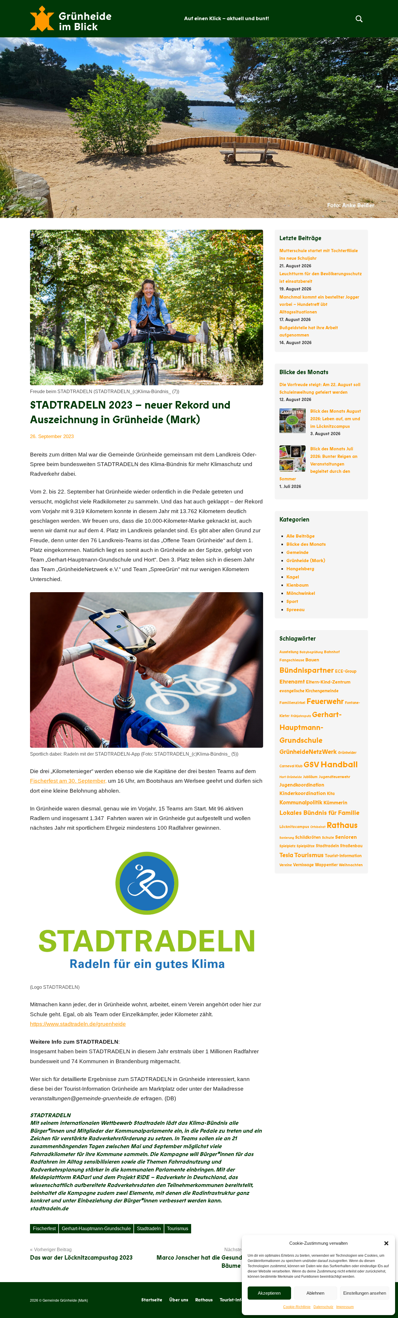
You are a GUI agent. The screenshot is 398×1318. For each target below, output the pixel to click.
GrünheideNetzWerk (308, 752)
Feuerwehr (325, 701)
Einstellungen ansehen (364, 1293)
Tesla (286, 855)
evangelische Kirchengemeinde (309, 691)
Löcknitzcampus (294, 826)
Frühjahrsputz (301, 716)
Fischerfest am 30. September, (68, 781)
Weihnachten (351, 865)
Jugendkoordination (301, 785)
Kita (331, 793)
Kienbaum (297, 585)
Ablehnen (315, 1293)
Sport (292, 601)
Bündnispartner (306, 670)
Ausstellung (288, 652)
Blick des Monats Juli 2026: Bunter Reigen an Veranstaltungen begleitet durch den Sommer (318, 464)
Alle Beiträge (300, 536)
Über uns (178, 1300)
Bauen (312, 660)
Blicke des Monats (306, 544)
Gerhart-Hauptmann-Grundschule (96, 1228)
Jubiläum (310, 777)
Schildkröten (308, 837)
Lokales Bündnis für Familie (319, 813)
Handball (339, 764)
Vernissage (303, 865)
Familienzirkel (292, 702)
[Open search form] (359, 19)
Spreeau (295, 609)
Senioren (346, 837)
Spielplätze (306, 846)
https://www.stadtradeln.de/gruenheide (78, 1024)
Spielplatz (287, 846)
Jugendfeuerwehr (334, 777)
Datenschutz (323, 1307)
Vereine (285, 865)
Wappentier (326, 865)
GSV (311, 764)
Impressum (345, 1307)
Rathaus (342, 825)
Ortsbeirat (317, 827)
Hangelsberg (300, 569)
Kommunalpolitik (300, 802)
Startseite (151, 1300)
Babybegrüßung (311, 652)
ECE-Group (346, 671)
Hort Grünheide (290, 777)
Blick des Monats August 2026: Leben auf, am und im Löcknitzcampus (335, 418)
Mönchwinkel (300, 593)
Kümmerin (335, 802)
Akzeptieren (269, 1293)
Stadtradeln (149, 1228)
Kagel (292, 577)
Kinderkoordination (302, 793)
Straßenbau (351, 846)
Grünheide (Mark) (305, 560)
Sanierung (286, 838)
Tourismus (177, 1228)
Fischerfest (44, 1228)
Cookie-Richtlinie (297, 1307)
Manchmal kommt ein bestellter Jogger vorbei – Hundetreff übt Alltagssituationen (319, 304)
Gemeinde (297, 552)
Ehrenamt (292, 682)
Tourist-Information (343, 856)
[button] (386, 1243)
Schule (328, 837)
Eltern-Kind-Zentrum (328, 682)
